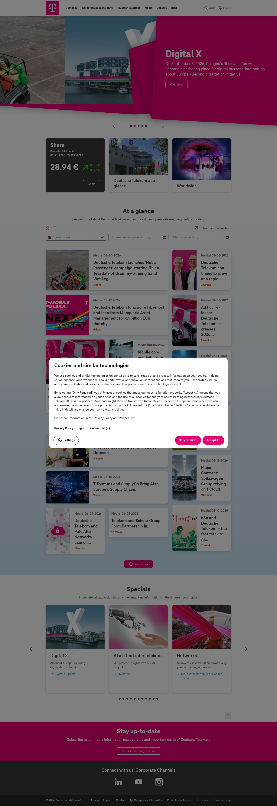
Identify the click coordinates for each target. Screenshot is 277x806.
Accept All (213, 440)
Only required (188, 440)
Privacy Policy (63, 428)
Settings (69, 440)
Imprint (81, 428)
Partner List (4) (100, 428)
